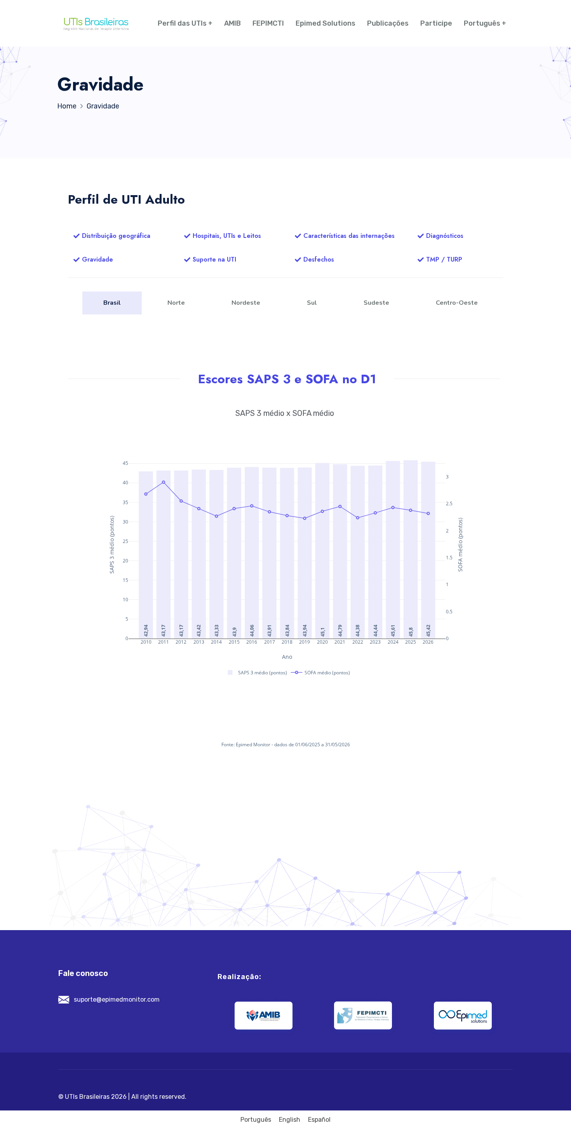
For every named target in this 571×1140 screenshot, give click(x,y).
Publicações (388, 23)
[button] (112, 236)
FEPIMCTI (268, 23)
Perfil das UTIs (182, 23)
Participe (436, 23)
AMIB (232, 23)
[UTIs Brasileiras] (96, 23)
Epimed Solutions (325, 23)
